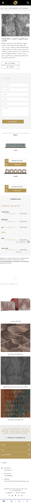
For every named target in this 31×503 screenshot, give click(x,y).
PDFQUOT (4, 219)
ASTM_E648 (5, 212)
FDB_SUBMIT (13, 121)
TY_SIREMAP (9, 492)
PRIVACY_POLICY (21, 492)
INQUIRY (11, 67)
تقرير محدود (4, 248)
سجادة (6, 8)
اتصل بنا (3, 462)
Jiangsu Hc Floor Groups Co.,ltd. (19, 488)
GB (2, 227)
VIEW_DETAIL (23, 213)
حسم (3, 449)
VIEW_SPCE (17, 164)
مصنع (2, 238)
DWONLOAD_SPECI (17, 160)
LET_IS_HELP (5, 78)
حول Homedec (7, 454)
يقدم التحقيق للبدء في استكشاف (16, 437)
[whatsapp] (19, 501)
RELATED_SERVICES (9, 284)
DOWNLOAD (11, 213)
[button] (28, 25)
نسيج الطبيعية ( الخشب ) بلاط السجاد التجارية (18, 8)
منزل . (2, 8)
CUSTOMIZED (11, 63)
